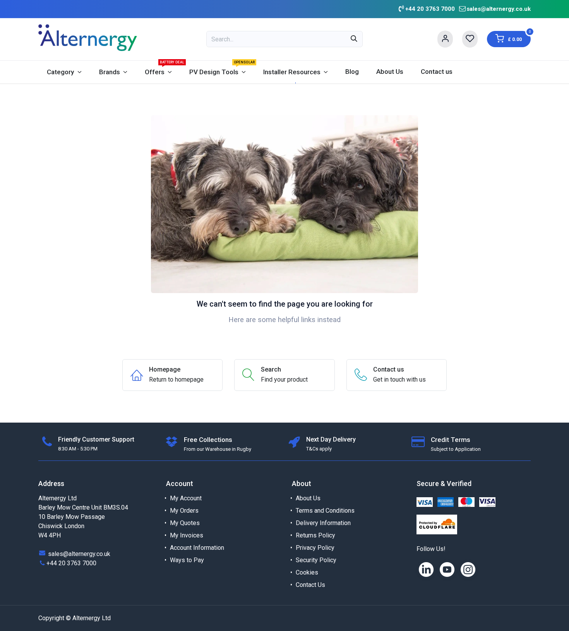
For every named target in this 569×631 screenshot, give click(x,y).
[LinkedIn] (426, 569)
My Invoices (186, 535)
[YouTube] (447, 569)
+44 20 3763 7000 (71, 563)
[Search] (354, 39)
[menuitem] (64, 72)
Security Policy (316, 560)
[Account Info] (445, 39)
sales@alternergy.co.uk (498, 8)
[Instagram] (468, 569)
